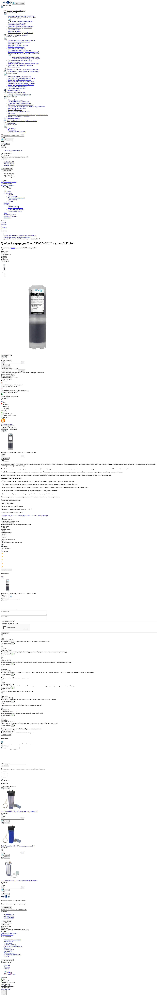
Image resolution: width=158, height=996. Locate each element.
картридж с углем (24, 515)
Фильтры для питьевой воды (16, 11)
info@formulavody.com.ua (8, 182)
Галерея (10, 201)
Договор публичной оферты (13, 150)
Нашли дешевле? (6, 360)
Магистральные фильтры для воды (19, 42)
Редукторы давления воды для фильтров (20, 105)
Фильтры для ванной (14, 43)
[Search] (22, 135)
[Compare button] (5, 357)
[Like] (12, 643)
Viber (8, 974)
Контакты (7, 218)
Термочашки (12, 130)
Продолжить (4, 633)
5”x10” (35, 515)
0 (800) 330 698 (9, 162)
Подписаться (22, 909)
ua (2, 143)
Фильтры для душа (14, 67)
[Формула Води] (5, 897)
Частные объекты (13, 206)
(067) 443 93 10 (9, 163)
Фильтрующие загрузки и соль (17, 86)
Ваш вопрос (5, 764)
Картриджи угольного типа (16, 88)
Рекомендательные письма (16, 198)
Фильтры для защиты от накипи (18, 45)
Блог (5, 213)
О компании (8, 193)
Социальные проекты (13, 90)
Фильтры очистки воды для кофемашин (20, 33)
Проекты (7, 204)
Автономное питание (13, 118)
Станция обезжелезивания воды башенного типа (22, 121)
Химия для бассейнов (15, 110)
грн (2, 147)
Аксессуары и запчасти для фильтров (18, 95)
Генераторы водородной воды (16, 92)
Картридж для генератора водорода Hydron (21, 78)
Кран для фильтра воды (15, 100)
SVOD (13, 248)
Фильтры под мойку (14, 31)
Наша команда (12, 196)
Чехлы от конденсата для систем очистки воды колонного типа (28, 115)
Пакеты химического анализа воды (19, 101)
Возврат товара (9, 949)
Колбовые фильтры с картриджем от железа (25, 57)
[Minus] (2, 362)
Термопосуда (11, 123)
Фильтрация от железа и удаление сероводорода (23, 52)
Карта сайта (8, 951)
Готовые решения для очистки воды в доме (21, 40)
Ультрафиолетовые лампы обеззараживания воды (23, 63)
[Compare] (8, 788)
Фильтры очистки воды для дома (17, 35)
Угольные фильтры (14, 62)
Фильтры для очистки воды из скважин (20, 65)
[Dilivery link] (17, 386)
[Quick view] (2, 788)
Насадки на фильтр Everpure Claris (18, 111)
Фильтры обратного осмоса (16, 24)
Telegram (9, 972)
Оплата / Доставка (10, 214)
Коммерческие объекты (15, 208)
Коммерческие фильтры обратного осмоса (21, 26)
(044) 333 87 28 (9, 165)
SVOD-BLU (15, 515)
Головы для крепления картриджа (22, 21)
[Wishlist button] (2, 357)
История (10, 194)
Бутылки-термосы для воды (16, 131)
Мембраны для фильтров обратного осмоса (21, 83)
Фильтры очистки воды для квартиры (20, 28)
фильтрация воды (42, 515)
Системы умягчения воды (16, 47)
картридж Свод (5, 515)
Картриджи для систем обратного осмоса (21, 81)
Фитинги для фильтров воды (17, 108)
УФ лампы (11, 113)
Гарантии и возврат (10, 216)
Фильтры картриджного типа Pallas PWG (21, 16)
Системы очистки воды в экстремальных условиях (22, 69)
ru (9, 143)
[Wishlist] (5, 788)
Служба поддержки (7, 424)
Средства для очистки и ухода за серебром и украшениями (26, 106)
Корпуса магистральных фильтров (18, 116)
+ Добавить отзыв (6, 570)
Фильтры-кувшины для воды (17, 23)
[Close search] (2, 135)
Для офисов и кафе (14, 29)
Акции (9, 191)
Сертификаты (12, 199)
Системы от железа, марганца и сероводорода (26, 58)
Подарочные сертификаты (12, 954)
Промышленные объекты (16, 209)
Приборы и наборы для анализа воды (19, 103)
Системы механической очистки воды (20, 60)
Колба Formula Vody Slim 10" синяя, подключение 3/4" (18, 846)
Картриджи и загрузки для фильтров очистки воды (22, 71)
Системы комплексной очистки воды (19, 50)
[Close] (2, 7)
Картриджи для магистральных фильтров (21, 85)
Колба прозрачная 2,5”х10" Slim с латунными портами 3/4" (19, 880)
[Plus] (22, 362)
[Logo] (7, 3)
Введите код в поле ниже (10, 623)
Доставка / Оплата (10, 944)
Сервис (6, 203)
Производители (9, 953)
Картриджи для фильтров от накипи (19, 76)
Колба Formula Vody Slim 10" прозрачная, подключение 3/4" (19, 811)
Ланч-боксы (12, 128)
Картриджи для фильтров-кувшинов (19, 80)
